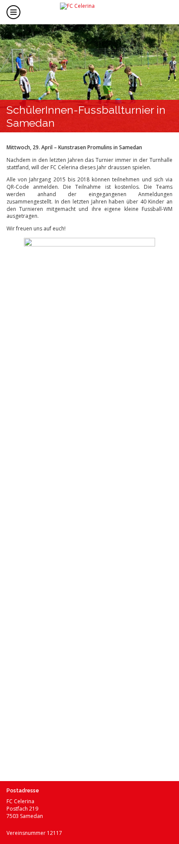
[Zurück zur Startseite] (96, 11)
